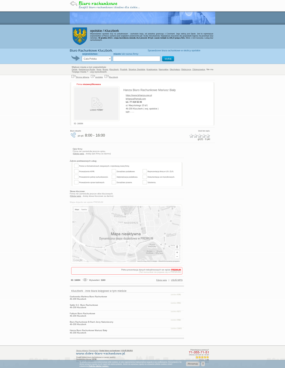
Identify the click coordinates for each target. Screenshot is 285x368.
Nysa (98, 69)
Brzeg (105, 69)
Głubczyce (186, 69)
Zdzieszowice (198, 69)
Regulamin (93, 351)
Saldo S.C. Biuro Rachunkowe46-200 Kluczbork (84, 306)
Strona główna (82, 77)
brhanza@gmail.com (136, 98)
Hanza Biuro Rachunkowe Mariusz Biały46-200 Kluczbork (88, 331)
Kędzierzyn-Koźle (87, 69)
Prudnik (123, 69)
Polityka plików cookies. (99, 366)
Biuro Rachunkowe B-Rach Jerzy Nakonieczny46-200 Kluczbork (91, 323)
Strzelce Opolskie (137, 69)
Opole (74, 69)
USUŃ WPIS (177, 280)
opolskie (99, 77)
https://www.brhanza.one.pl (139, 95)
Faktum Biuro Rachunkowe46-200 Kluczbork (82, 314)
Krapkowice (152, 69)
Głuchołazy (175, 69)
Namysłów (163, 69)
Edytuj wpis (78, 153)
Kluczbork (114, 69)
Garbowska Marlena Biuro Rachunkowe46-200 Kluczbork (88, 297)
